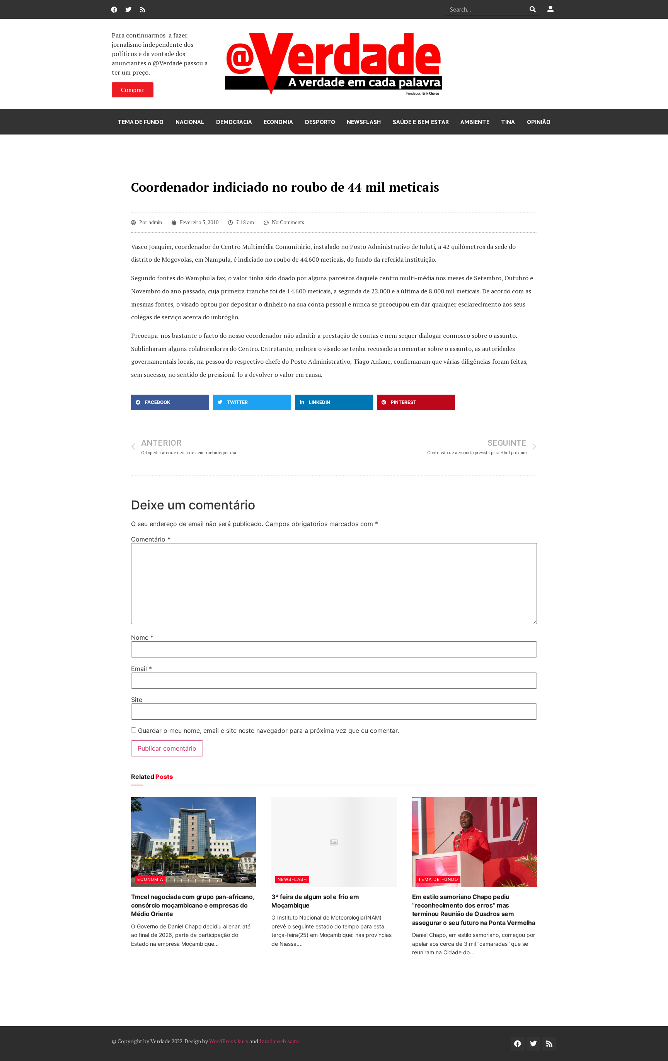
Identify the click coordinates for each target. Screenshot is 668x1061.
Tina (508, 122)
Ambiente (474, 122)
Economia (278, 122)
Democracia (234, 122)
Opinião (538, 122)
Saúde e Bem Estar (421, 122)
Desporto (320, 122)
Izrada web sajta (279, 1041)
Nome (142, 637)
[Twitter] (128, 9)
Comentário (150, 539)
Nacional (190, 122)
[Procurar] (532, 9)
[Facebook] (114, 9)
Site (136, 700)
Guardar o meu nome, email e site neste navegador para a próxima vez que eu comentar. (268, 730)
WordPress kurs (228, 1041)
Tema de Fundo (141, 122)
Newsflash (364, 122)
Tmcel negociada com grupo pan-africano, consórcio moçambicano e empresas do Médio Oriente (192, 905)
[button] (170, 402)
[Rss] (142, 9)
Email (141, 669)
